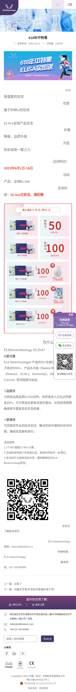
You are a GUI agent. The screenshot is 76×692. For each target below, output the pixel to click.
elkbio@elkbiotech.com (21, 624)
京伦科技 (43, 688)
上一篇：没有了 (13, 583)
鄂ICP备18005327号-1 (38, 680)
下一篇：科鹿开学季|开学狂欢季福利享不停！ (30, 589)
